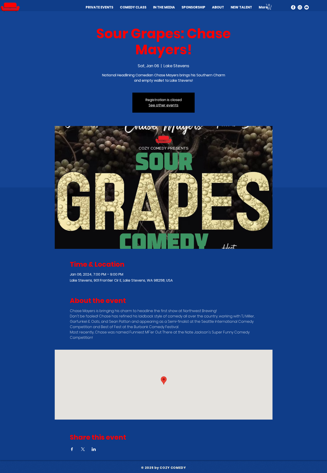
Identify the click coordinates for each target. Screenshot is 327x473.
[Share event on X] (83, 449)
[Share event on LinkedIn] (94, 449)
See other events (163, 105)
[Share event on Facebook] (72, 449)
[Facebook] (293, 7)
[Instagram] (300, 7)
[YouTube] (306, 7)
